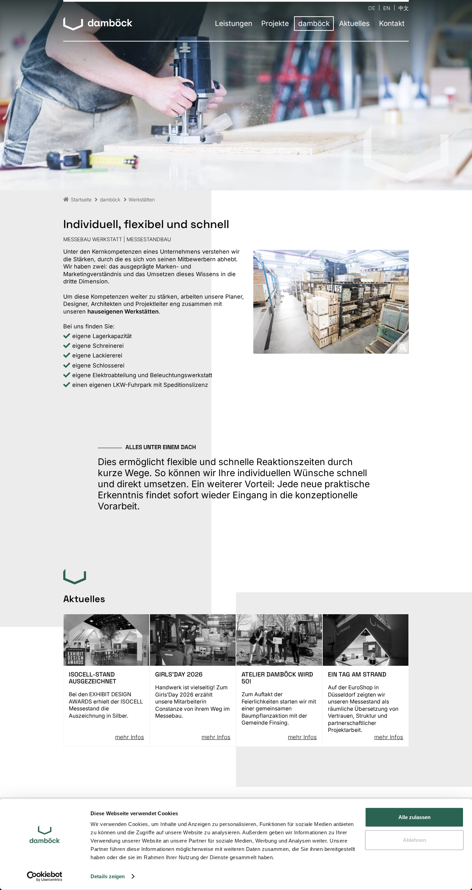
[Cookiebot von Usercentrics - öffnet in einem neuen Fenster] (45, 876)
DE (371, 8)
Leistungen (233, 23)
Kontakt (392, 23)
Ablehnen (414, 840)
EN (386, 8)
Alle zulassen (414, 817)
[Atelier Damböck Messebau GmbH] (97, 24)
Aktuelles (354, 23)
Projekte (275, 23)
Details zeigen (108, 876)
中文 (403, 8)
